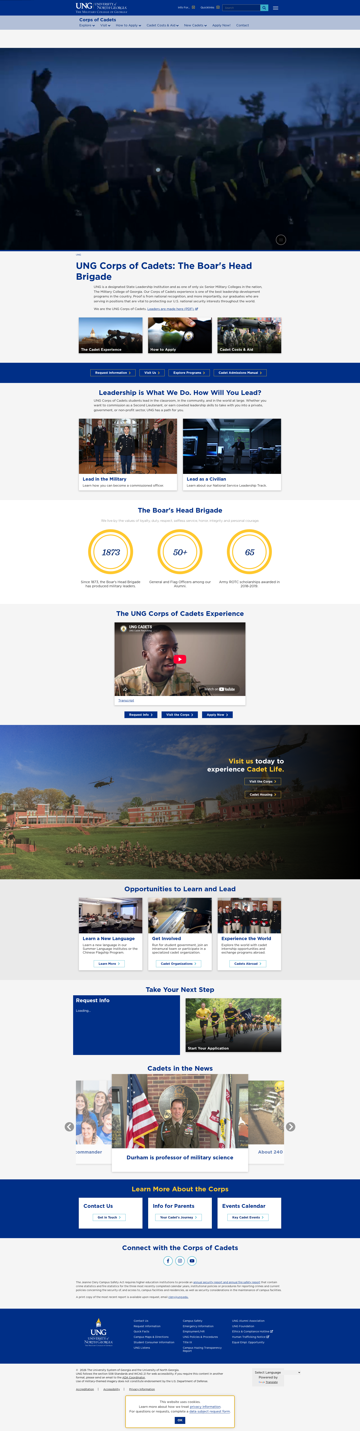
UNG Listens (142, 1348)
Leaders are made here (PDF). (170, 309)
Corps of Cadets (97, 19)
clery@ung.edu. (178, 1297)
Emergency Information (198, 1326)
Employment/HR (194, 1331)
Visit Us (150, 373)
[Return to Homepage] (98, 1331)
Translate (272, 1382)
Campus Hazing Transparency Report (202, 1349)
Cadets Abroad (246, 964)
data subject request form (209, 1411)
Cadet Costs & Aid (161, 25)
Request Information (111, 373)
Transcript (126, 700)
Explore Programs (187, 373)
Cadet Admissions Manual (238, 373)
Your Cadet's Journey (176, 1217)
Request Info (139, 715)
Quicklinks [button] (208, 7)
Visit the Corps (177, 715)
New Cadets (193, 25)
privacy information (205, 1406)
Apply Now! (221, 25)
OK (180, 1420)
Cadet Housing (261, 794)
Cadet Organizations (177, 964)
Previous (66, 1125)
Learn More (107, 964)
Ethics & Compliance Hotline (250, 1331)
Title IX (187, 1342)
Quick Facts (141, 1331)
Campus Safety (192, 1321)
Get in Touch (107, 1217)
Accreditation (85, 1389)
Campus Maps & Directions (151, 1337)
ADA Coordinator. (133, 1377)
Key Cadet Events (246, 1217)
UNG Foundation (243, 1326)
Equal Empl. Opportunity (248, 1342)
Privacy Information (142, 1389)
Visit (103, 25)
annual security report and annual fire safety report (226, 1282)
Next (288, 1125)
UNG (78, 254)
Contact (242, 25)
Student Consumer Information (154, 1342)
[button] (276, 7)
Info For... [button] (184, 7)
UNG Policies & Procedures (200, 1337)
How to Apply (127, 25)
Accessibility (111, 1389)
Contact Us (141, 1321)
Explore (85, 25)
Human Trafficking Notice (249, 1337)
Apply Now (215, 715)
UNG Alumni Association (248, 1321)
